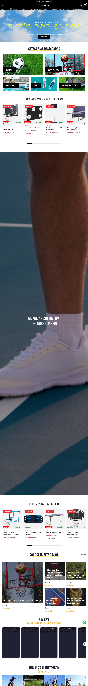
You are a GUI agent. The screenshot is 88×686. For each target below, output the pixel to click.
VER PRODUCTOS (44, 37)
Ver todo (83, 554)
